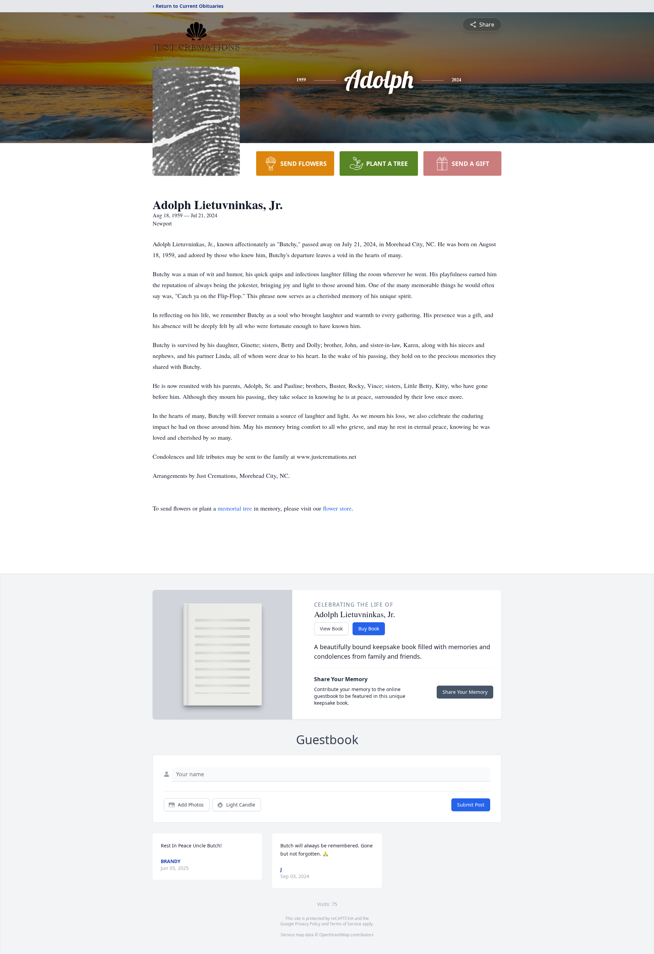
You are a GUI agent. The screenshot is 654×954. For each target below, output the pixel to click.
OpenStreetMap (334, 935)
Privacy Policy (308, 924)
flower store (337, 508)
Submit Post (470, 804)
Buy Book (368, 628)
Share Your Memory (464, 692)
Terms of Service (345, 924)
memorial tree (235, 508)
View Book (331, 628)
